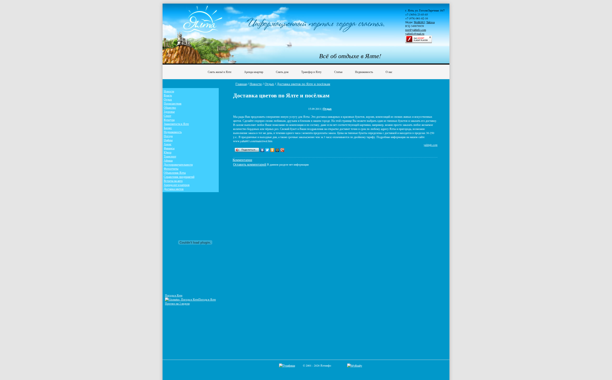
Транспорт (170, 156)
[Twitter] (267, 150)
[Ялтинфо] (203, 23)
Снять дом (282, 72)
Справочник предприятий (179, 177)
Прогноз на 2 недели (177, 303)
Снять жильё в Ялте (219, 72)
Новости (256, 84)
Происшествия (172, 103)
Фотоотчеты (171, 168)
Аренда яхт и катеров (177, 185)
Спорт (167, 115)
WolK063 (419, 22)
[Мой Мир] (277, 150)
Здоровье (169, 111)
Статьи (338, 72)
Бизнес (168, 128)
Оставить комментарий (249, 164)
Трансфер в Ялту (311, 72)
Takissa (430, 22)
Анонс (167, 144)
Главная (241, 84)
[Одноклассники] (272, 150)
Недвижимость (364, 72)
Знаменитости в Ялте (176, 124)
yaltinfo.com (430, 145)
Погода (168, 136)
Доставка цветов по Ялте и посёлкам (303, 84)
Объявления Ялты (175, 172)
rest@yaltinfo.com (415, 30)
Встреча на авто (173, 181)
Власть (168, 95)
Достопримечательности (178, 164)
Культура (169, 120)
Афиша (168, 160)
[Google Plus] (282, 150)
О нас (389, 72)
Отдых (269, 84)
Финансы (169, 148)
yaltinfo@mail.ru (414, 33)
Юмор (167, 152)
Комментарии (242, 159)
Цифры (168, 140)
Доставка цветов (174, 189)
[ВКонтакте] (262, 150)
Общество (170, 107)
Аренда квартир (253, 72)
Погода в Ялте (173, 295)
